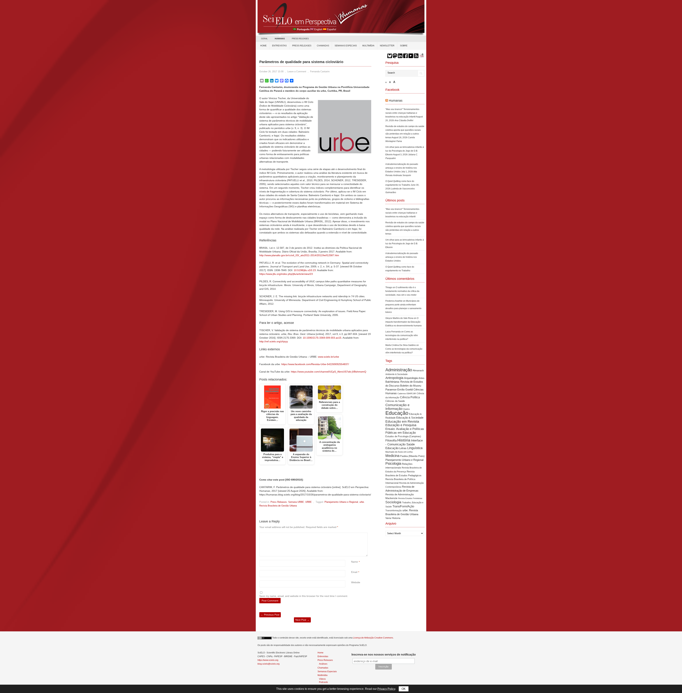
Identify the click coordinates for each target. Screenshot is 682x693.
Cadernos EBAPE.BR (406, 393)
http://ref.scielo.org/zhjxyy (273, 341)
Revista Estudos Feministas (410, 498)
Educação (396, 413)
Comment (351, 534)
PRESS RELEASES (300, 38)
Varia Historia (392, 518)
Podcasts (323, 682)
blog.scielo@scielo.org (269, 664)
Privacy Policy (386, 688)
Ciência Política (410, 397)
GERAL (264, 38)
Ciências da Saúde (395, 401)
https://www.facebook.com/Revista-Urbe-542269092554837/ (315, 364)
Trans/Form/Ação (403, 506)
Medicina (392, 456)
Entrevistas (279, 45)
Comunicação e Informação (397, 407)
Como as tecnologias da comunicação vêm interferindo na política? (401, 335)
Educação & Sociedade (409, 417)
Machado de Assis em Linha (399, 452)
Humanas (395, 100)
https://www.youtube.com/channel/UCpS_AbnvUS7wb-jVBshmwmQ (328, 371)
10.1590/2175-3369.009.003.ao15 (322, 337)
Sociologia (393, 502)
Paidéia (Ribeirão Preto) (412, 456)
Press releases (301, 45)
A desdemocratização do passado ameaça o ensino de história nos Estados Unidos (401, 168)
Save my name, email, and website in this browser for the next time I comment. (303, 596)
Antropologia (394, 378)
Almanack (418, 370)
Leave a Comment (296, 71)
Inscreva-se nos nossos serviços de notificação (383, 654)
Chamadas (323, 45)
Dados (406, 409)
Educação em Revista (402, 421)
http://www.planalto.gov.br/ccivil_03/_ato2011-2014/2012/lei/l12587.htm (299, 255)
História (403, 440)
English (318, 29)
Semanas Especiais (346, 45)
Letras (403, 448)
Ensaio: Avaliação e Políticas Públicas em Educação (404, 430)
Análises (323, 664)
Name (354, 561)
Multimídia (368, 45)
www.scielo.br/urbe (328, 356)
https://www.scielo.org (268, 660)
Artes (421, 378)
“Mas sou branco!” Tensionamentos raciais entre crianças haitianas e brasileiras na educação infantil (402, 113)
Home (263, 45)
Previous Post (270, 614)
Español (331, 29)
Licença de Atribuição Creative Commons (373, 638)
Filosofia (391, 440)
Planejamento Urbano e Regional (341, 502)
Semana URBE (296, 502)
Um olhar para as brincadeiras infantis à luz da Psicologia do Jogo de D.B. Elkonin (404, 151)
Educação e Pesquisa (400, 425)
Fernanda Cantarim (320, 71)
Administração (398, 370)
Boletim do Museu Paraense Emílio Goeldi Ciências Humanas (404, 389)
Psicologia (393, 463)
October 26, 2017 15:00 (271, 71)
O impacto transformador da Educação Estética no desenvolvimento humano (403, 322)
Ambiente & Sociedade (396, 374)
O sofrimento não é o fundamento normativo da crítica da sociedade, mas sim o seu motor (402, 291)
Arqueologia (411, 377)
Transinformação (393, 510)
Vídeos (322, 679)
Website (355, 582)
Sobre (403, 45)
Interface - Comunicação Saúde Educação (404, 444)
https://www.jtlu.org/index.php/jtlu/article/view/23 (286, 274)
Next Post (302, 619)
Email (354, 572)
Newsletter (387, 45)
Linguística (415, 448)
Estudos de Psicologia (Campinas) (403, 436)
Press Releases (278, 502)
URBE (308, 502)
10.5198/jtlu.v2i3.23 (305, 270)
